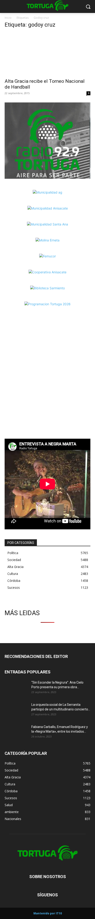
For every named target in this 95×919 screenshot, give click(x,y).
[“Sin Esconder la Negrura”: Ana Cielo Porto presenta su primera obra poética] (16, 688)
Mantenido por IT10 (47, 913)
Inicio (8, 18)
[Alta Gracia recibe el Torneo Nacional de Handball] (47, 54)
